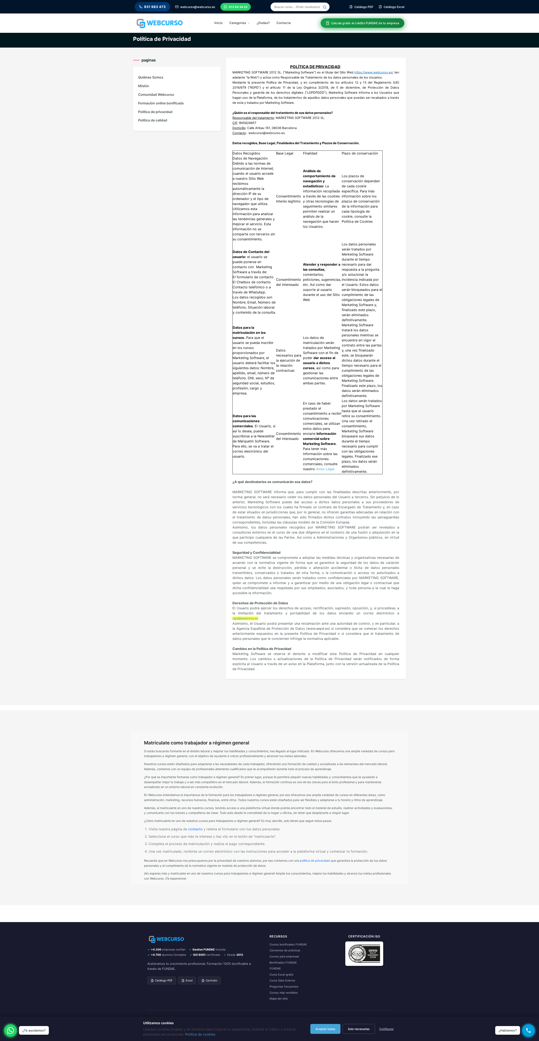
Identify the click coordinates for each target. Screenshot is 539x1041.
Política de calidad (152, 120)
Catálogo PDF (164, 980)
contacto (195, 829)
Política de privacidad (155, 112)
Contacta (283, 23)
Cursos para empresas (284, 956)
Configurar (386, 1029)
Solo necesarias (359, 1029)
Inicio (218, 23)
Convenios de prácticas (285, 950)
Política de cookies (200, 1034)
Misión (143, 86)
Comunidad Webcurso (156, 94)
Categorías (237, 23)
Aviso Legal (325, 469)
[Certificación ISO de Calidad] (364, 953)
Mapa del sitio (279, 998)
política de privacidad (315, 860)
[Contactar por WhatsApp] (10, 1030)
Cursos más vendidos (284, 992)
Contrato (211, 980)
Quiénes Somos (150, 77)
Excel (189, 980)
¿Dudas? (263, 23)
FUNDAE (275, 968)
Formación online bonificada (161, 103)
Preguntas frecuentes (284, 986)
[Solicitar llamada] (528, 1030)
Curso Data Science (282, 980)
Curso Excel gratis (281, 974)
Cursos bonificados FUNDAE (288, 944)
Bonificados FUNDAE (283, 962)
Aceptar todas (325, 1029)
